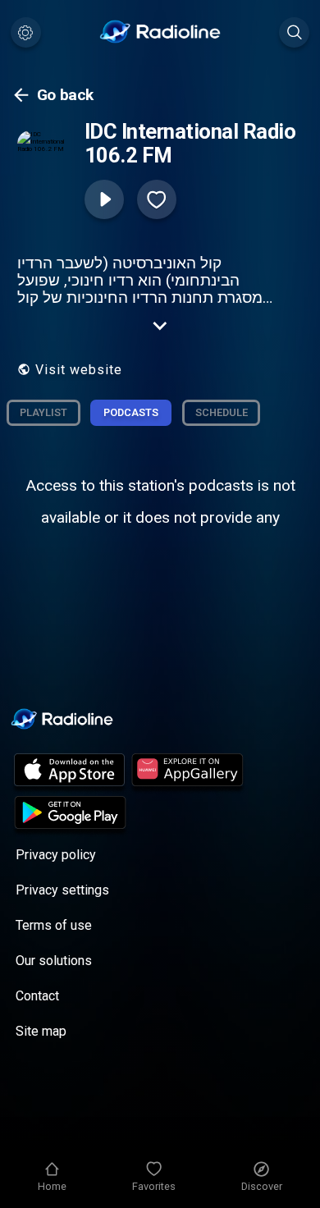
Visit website (78, 370)
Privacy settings (62, 890)
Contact (37, 996)
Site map (41, 1031)
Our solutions (54, 960)
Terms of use (54, 925)
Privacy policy (56, 855)
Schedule (221, 412)
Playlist (43, 412)
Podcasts (130, 412)
